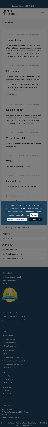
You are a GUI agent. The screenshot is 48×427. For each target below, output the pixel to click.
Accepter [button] (34, 215)
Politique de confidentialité (17, 219)
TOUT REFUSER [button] (35, 219)
